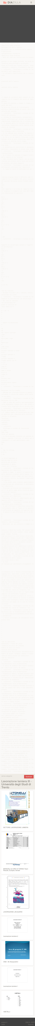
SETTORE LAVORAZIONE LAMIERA (15, 827)
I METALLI (6, 1012)
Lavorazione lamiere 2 (10, 936)
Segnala (31, 1024)
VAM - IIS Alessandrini (10, 962)
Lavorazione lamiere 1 (10, 986)
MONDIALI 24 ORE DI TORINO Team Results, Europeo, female (15, 870)
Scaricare (29, 777)
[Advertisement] (17, 23)
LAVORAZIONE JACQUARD (12, 912)
